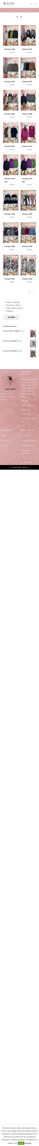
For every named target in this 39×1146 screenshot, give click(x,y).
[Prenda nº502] (28, 265)
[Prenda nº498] (10, 232)
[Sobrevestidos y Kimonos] (4, 308)
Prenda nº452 (10, 82)
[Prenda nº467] (10, 132)
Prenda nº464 (27, 114)
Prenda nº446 (10, 49)
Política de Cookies (28, 445)
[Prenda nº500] (28, 232)
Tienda (4, 435)
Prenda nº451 (27, 49)
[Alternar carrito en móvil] (31, 4)
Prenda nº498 (10, 246)
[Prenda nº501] (10, 265)
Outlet (4, 445)
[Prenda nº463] (10, 100)
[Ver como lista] (21, 17)
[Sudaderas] (4, 311)
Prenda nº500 (27, 246)
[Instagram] (25, 462)
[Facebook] (22, 462)
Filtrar (11, 317)
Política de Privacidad (29, 440)
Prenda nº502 (27, 279)
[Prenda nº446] (10, 35)
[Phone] (31, 462)
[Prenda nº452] (10, 68)
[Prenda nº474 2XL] (10, 165)
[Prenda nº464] (28, 100)
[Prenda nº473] (28, 132)
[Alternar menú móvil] (35, 4)
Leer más (28, 1143)
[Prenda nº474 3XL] (28, 165)
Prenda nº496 (10, 214)
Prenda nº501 (10, 279)
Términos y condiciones (26, 452)
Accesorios (5, 440)
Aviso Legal (26, 435)
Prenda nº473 (27, 146)
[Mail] (28, 462)
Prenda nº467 (10, 146)
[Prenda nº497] (28, 200)
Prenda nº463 (10, 114)
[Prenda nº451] (28, 35)
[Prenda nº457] (28, 68)
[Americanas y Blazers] (4, 305)
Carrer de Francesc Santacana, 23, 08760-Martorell (7, 396)
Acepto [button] (21, 1143)
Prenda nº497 (27, 214)
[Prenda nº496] (10, 200)
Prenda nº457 (27, 82)
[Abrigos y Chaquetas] (4, 302)
